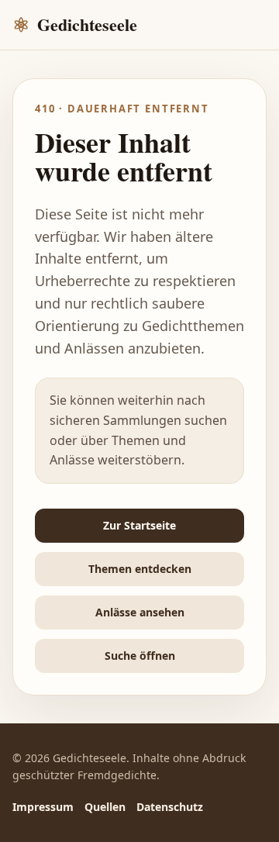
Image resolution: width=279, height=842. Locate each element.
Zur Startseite (139, 525)
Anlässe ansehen (139, 612)
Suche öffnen (140, 655)
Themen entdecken (139, 568)
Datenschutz (169, 806)
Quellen (105, 806)
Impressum (43, 806)
